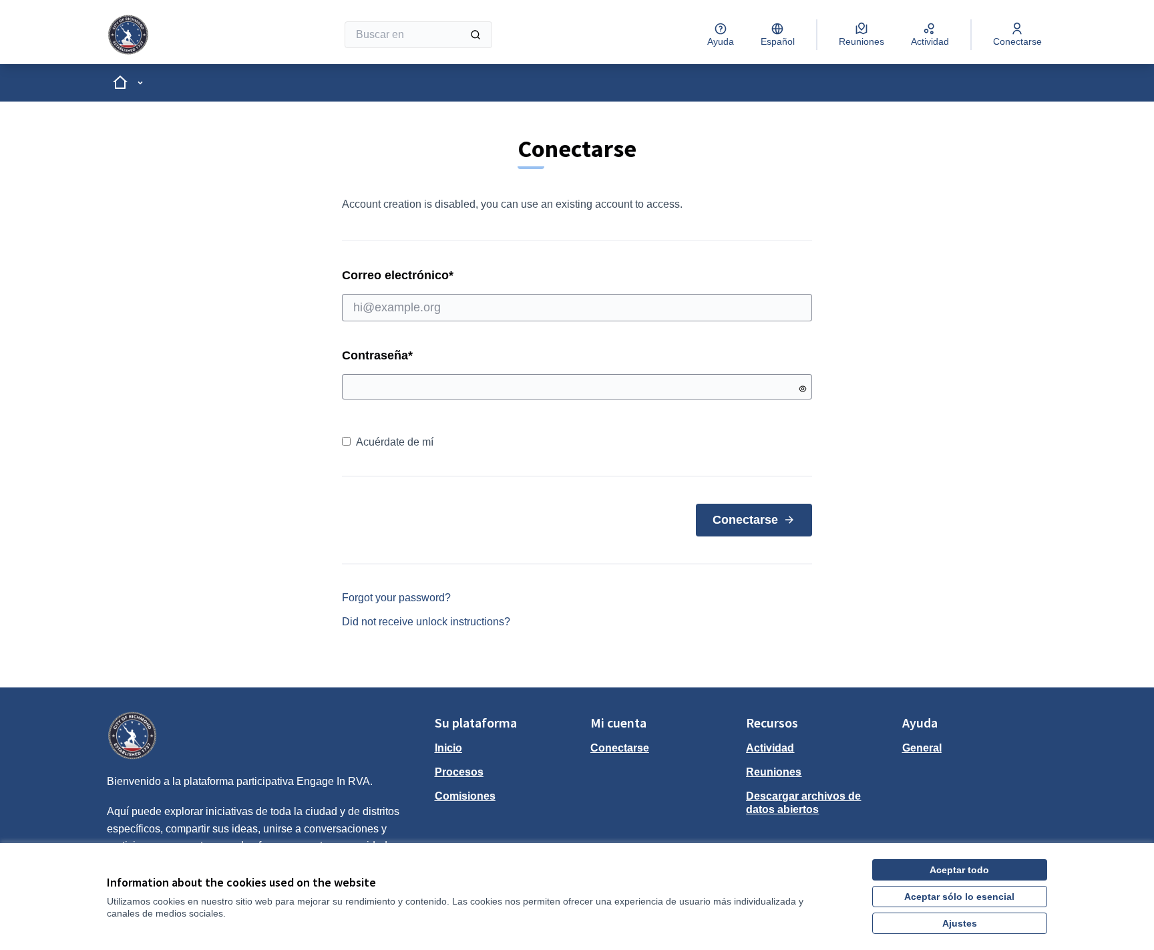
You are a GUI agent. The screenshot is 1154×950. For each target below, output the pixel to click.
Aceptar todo (959, 869)
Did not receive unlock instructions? (426, 621)
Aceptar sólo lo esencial (959, 896)
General (922, 748)
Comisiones (465, 796)
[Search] (475, 34)
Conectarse (745, 519)
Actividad (770, 748)
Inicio (448, 748)
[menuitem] (507, 748)
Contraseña (377, 355)
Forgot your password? (396, 597)
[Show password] (803, 389)
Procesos (459, 772)
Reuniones (773, 772)
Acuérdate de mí (394, 442)
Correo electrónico (450, 275)
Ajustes (959, 923)
